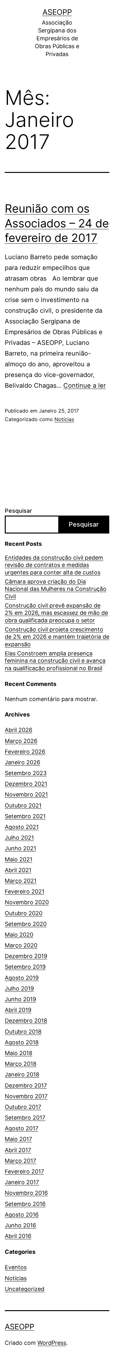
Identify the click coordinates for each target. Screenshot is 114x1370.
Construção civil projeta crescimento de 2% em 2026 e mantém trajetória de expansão (57, 637)
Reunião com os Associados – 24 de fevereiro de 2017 (57, 223)
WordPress (51, 1342)
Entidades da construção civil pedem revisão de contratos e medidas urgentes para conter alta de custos (54, 565)
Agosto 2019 (22, 977)
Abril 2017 (18, 1150)
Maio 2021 (18, 859)
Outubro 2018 (23, 1031)
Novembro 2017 (26, 1096)
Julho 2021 (19, 837)
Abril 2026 (18, 730)
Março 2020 (21, 945)
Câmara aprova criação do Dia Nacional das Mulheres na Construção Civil (55, 589)
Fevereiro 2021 (24, 891)
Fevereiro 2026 (25, 751)
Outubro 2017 (23, 1107)
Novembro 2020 (27, 902)
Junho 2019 (20, 999)
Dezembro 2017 (26, 1085)
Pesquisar (18, 510)
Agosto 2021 (22, 827)
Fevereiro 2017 (24, 1171)
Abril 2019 (18, 1010)
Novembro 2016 (26, 1193)
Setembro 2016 (25, 1204)
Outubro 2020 (23, 913)
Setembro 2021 (25, 816)
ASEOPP (57, 12)
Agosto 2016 (22, 1214)
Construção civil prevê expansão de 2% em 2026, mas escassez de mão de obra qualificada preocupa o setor (56, 613)
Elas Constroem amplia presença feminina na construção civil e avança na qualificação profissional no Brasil (55, 660)
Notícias (64, 419)
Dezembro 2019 (26, 956)
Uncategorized (24, 1289)
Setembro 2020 (26, 924)
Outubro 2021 (23, 805)
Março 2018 (20, 1063)
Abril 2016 (18, 1236)
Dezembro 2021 (26, 783)
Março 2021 (20, 880)
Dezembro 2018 (26, 1020)
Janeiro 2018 (22, 1074)
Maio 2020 (19, 934)
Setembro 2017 (25, 1117)
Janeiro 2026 (22, 762)
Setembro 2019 (25, 966)
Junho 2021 (20, 848)
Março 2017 (20, 1160)
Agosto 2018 (22, 1042)
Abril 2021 (18, 870)
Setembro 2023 (26, 773)
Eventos (16, 1267)
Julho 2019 (19, 988)
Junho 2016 (20, 1225)
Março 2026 (21, 741)
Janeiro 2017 (22, 1182)
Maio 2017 (18, 1139)
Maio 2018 (18, 1053)
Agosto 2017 (21, 1128)
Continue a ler (84, 385)
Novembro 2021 (26, 794)
